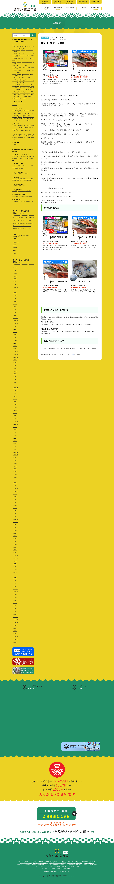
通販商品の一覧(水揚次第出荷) (58, 863)
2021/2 (15, 446)
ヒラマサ (23, 58)
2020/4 (15, 474)
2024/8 (15, 329)
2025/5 (15, 304)
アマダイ (14, 51)
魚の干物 (14, 191)
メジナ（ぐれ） (16, 96)
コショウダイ (26, 67)
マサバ (32, 93)
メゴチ (16, 98)
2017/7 (15, 566)
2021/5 (15, 438)
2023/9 (15, 360)
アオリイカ (15, 173)
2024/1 (15, 348)
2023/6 (15, 368)
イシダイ (14, 58)
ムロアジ (24, 84)
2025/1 (15, 315)
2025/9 (15, 293)
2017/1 (15, 583)
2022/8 (15, 396)
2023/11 (15, 354)
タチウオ (26, 46)
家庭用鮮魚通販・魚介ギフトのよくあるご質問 (62, 864)
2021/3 (15, 443)
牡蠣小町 (14, 137)
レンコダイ (15, 53)
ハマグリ (17, 130)
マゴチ (32, 86)
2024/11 (15, 320)
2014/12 (15, 633)
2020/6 (15, 469)
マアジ (16, 68)
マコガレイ (24, 96)
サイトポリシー (39, 866)
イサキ (14, 48)
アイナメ (27, 65)
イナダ (30, 89)
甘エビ (25, 117)
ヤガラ (20, 98)
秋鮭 (13, 46)
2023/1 (15, 382)
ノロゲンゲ (15, 81)
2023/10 (15, 357)
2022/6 (15, 401)
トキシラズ (19, 48)
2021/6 (15, 435)
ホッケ (14, 84)
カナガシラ (24, 165)
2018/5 (15, 538)
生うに (16, 139)
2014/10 (15, 639)
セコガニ (14, 117)
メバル (14, 74)
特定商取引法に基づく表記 (64, 866)
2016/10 (15, 591)
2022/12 (15, 385)
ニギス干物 (28, 191)
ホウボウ (23, 50)
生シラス (14, 87)
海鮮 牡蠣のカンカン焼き (26, 179)
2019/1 (15, 516)
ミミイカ (20, 103)
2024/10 (15, 323)
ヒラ (13, 50)
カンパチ (28, 58)
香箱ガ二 (20, 117)
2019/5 (15, 505)
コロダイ (19, 84)
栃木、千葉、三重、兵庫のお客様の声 (23, 223)
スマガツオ (31, 53)
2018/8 (15, 530)
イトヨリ (17, 50)
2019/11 (15, 488)
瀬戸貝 (26, 130)
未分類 (14, 250)
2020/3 (15, 477)
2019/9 (15, 494)
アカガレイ (15, 77)
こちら (72, 354)
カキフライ (19, 180)
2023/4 (15, 374)
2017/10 (15, 558)
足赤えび (14, 113)
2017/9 (15, 561)
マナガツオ (17, 72)
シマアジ (29, 62)
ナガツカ (27, 55)
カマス (22, 93)
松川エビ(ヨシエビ (24, 118)
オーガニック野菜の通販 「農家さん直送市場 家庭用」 (57, 868)
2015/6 (15, 625)
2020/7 (15, 466)
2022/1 (15, 415)
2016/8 (15, 597)
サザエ (22, 127)
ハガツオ (25, 53)
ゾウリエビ (15, 185)
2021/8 (15, 429)
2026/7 (15, 270)
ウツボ (17, 46)
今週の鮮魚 (16, 247)
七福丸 (26, 196)
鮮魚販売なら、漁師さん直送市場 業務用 (86, 864)
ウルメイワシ (21, 70)
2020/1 (15, 483)
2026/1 (15, 281)
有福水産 (21, 196)
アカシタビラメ (26, 77)
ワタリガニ (15, 118)
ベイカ (25, 103)
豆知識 (14, 253)
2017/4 (15, 575)
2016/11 (15, 589)
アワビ (22, 130)
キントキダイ (21, 87)
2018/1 (15, 550)
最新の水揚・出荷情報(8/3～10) (22, 228)
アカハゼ (17, 65)
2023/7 (15, 365)
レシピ (14, 245)
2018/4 (15, 541)
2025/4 (15, 306)
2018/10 (15, 524)
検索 (33, 35)
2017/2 (15, 580)
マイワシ (19, 74)
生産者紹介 (68, 861)
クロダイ (29, 48)
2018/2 (15, 547)
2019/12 (15, 485)
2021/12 (15, 418)
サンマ (27, 87)
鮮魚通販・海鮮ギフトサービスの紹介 (54, 861)
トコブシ (14, 134)
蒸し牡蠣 (27, 127)
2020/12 (15, 452)
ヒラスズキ (15, 56)
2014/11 (15, 636)
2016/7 (15, 600)
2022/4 (15, 407)
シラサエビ (19, 112)
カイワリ (31, 46)
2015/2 (15, 631)
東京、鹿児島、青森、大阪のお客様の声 (23, 217)
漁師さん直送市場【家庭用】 (25, 6)
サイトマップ (75, 866)
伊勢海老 (21, 110)
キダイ (18, 165)
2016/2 (15, 611)
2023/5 (15, 371)
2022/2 (15, 413)
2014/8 (15, 642)
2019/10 (15, 491)
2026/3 (15, 276)
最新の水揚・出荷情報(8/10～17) (22, 226)
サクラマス (27, 86)
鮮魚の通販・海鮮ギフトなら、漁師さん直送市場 (30, 861)
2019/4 (15, 508)
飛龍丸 (30, 196)
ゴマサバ (14, 94)
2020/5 (15, 471)
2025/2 (15, 312)
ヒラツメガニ (30, 117)
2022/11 (15, 388)
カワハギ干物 (21, 191)
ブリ (26, 89)
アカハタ (24, 62)
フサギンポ (19, 67)
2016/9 (15, 594)
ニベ (23, 82)
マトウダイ (22, 81)
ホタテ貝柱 (27, 125)
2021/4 (15, 441)
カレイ (21, 46)
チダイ (14, 165)
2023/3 (15, 376)
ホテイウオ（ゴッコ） (18, 75)
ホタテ (14, 125)
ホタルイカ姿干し (23, 173)
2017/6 (15, 569)
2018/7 (15, 533)
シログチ (17, 89)
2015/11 (15, 619)
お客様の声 (16, 242)
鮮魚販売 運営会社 (89, 863)
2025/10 (15, 290)
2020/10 (15, 457)
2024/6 (15, 334)
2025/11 (15, 287)
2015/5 (15, 628)
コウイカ (14, 103)
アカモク (14, 144)
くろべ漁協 (15, 196)
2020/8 (15, 463)
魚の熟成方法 (29, 201)
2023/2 (15, 379)
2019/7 (15, 499)
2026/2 (15, 279)
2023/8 (15, 362)
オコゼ (22, 86)
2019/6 (15, 502)
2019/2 (15, 513)
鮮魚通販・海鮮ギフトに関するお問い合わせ (37, 864)
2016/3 (15, 608)
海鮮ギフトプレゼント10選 (19, 156)
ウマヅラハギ (25, 74)
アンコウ (14, 70)
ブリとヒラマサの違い (18, 168)
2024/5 (15, 337)
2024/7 (15, 332)
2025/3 (15, 309)
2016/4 (15, 605)
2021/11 (15, 421)
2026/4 (15, 273)
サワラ (14, 62)
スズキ (25, 48)
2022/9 (15, 393)
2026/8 (15, 267)
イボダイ (19, 62)
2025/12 (15, 284)
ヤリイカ (29, 103)
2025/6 (15, 301)
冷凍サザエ (27, 137)
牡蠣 (13, 130)
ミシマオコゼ (29, 50)
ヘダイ (24, 98)
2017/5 (15, 572)
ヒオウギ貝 (28, 134)
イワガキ (17, 127)
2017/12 (15, 552)
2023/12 (15, 351)
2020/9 (15, 460)
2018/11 (15, 522)
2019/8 (15, 496)
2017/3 (15, 577)
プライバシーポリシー (50, 866)
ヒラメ (32, 55)
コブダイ (27, 70)
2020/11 (15, 455)
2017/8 (15, 564)
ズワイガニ (22, 185)
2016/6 (15, 603)
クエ (19, 58)
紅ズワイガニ (27, 110)
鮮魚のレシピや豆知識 (78, 861)
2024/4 (15, 340)
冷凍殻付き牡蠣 (27, 180)
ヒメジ (31, 74)
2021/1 (15, 449)
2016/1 (15, 614)
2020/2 (15, 480)
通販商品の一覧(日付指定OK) (40, 863)
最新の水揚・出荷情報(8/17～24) (22, 220)
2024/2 (15, 346)
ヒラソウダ (15, 55)
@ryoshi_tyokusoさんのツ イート (72, 692)
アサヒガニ (15, 110)
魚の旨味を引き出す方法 (18, 201)
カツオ (20, 53)
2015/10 (15, 622)
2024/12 (15, 318)
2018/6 (15, 536)
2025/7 (15, 298)
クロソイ (20, 94)
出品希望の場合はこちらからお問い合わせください (57, 871)
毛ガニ (31, 118)
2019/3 (15, 510)
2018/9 (15, 527)
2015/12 (15, 617)
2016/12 (15, 586)
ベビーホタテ (20, 125)
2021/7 (15, 432)
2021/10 (15, 424)
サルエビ (14, 120)
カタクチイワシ (29, 91)
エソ (20, 77)
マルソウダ (22, 55)
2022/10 (15, 390)
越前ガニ (27, 120)
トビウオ (25, 94)
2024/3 (15, 343)
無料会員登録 (79, 863)
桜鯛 (13, 65)
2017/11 (15, 555)
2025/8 (15, 295)
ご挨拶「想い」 (21, 864)
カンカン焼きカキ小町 (27, 136)
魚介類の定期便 (71, 863)
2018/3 (15, 544)
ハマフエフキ (17, 82)
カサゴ (22, 89)
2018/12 (15, 519)
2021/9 (15, 427)
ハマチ (22, 65)
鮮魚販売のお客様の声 (26, 863)
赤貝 (19, 136)
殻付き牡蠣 (21, 137)
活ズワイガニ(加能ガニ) (26, 115)
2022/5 (15, 404)
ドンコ (14, 67)
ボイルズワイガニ (22, 113)
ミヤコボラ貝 (21, 134)
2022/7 (15, 399)
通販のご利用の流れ (90, 861)
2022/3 (15, 410)
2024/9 (15, 326)
